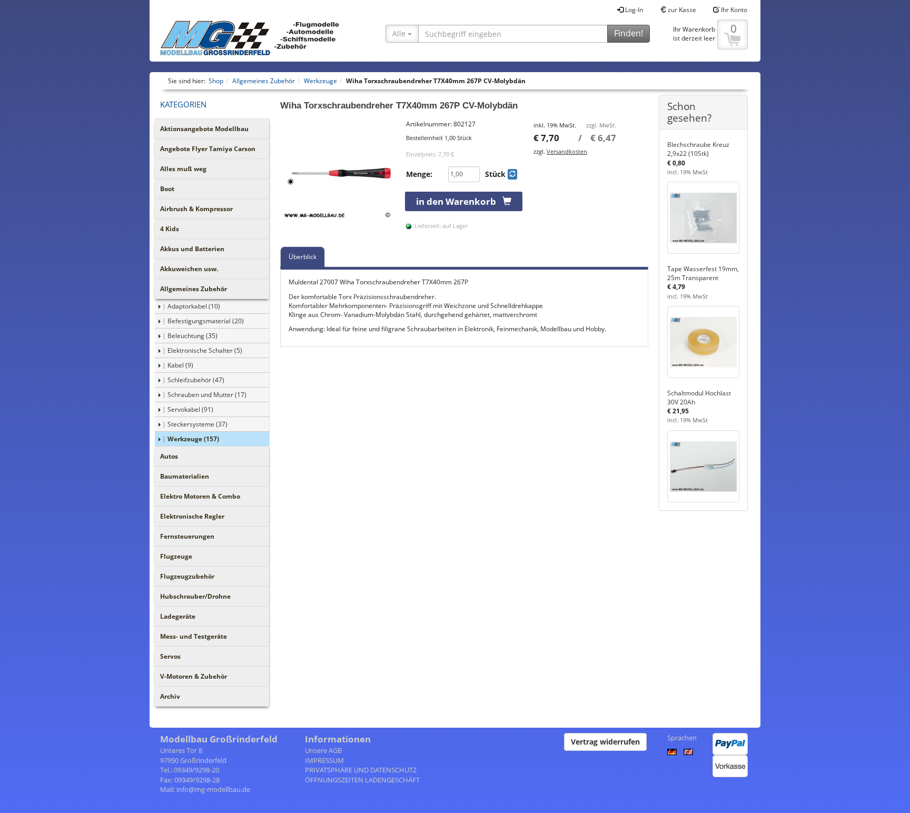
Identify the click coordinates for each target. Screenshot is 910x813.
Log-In (633, 9)
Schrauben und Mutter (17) (206, 394)
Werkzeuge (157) (193, 438)
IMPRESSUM (324, 760)
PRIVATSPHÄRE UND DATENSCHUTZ (361, 770)
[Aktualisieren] (512, 174)
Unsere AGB (323, 750)
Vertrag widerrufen (605, 742)
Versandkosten (567, 151)
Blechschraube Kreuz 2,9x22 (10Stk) (698, 149)
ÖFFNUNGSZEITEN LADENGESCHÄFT (362, 780)
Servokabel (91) (190, 409)
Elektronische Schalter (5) (204, 350)
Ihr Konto (733, 9)
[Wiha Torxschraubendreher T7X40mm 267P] (338, 177)
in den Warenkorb (459, 201)
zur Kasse (681, 9)
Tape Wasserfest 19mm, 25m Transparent (703, 273)
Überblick (302, 256)
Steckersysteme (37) (197, 424)
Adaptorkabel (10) (193, 306)
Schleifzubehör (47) (195, 379)
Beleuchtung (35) (192, 335)
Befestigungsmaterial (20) (205, 320)
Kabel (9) (180, 365)
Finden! (628, 33)
